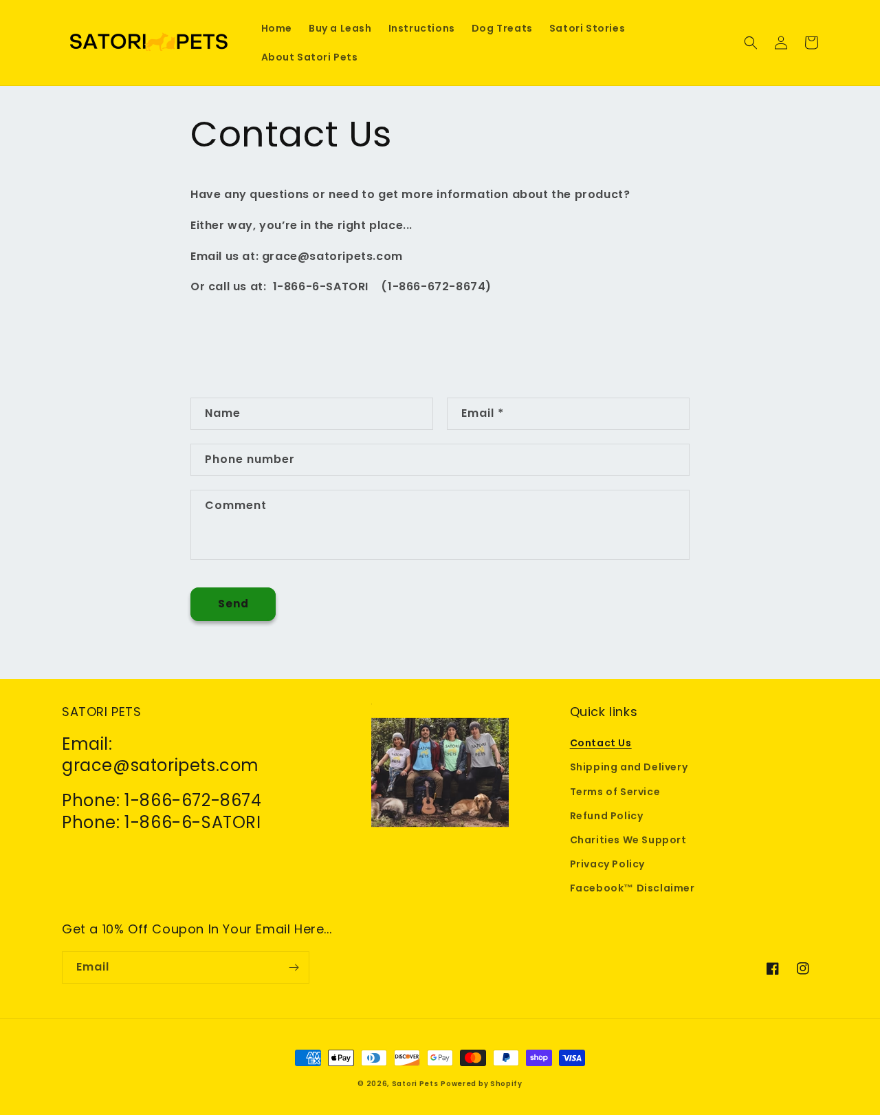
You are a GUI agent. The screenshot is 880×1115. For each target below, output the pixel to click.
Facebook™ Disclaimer (632, 888)
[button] (751, 43)
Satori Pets (415, 1084)
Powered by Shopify (481, 1084)
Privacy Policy (607, 864)
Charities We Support (628, 840)
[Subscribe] (293, 967)
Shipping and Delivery (629, 767)
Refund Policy (607, 816)
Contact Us (601, 743)
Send (233, 603)
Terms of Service (615, 792)
